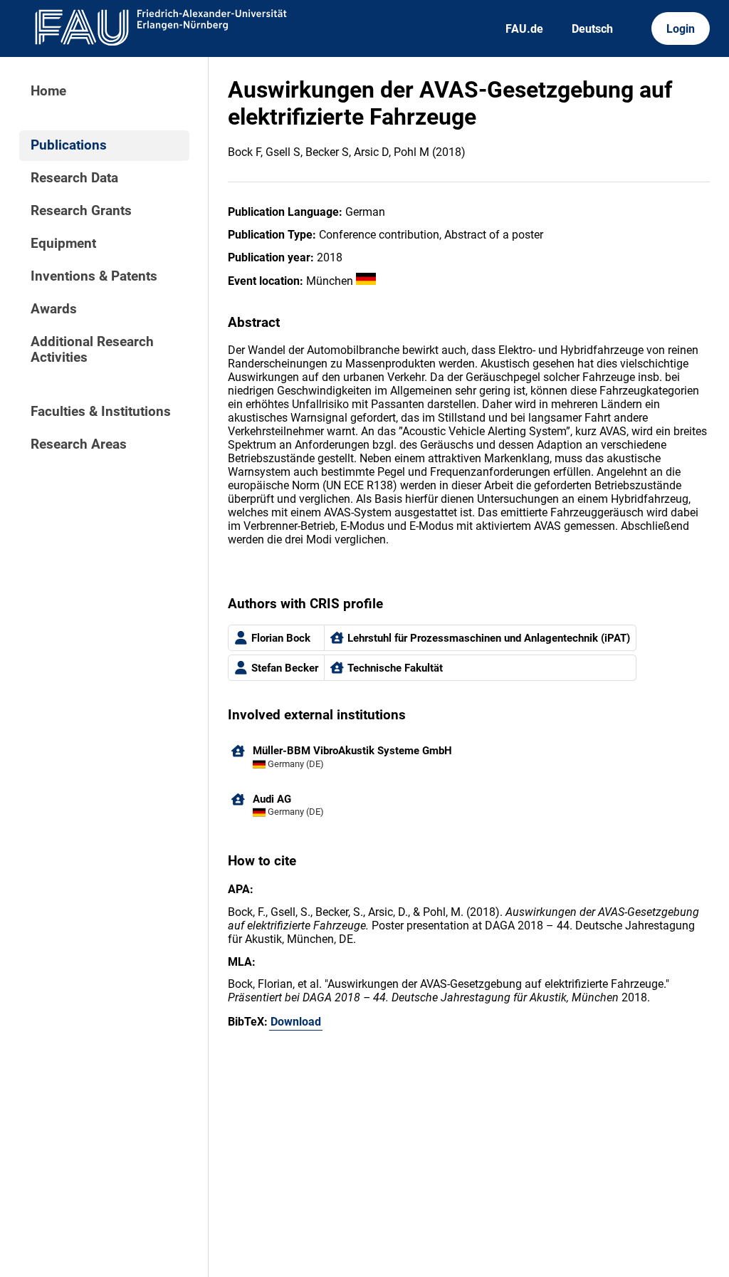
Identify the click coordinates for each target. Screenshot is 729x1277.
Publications (69, 145)
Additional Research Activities (92, 349)
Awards (54, 309)
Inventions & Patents (94, 276)
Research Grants (81, 211)
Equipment (63, 243)
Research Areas (79, 444)
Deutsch (592, 29)
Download (296, 1021)
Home (48, 91)
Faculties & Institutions (101, 411)
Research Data (74, 178)
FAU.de (524, 29)
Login (680, 29)
